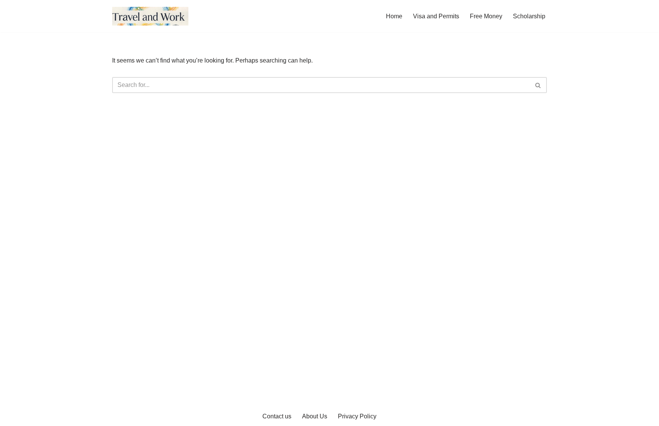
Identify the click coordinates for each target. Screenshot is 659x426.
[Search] (538, 85)
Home (394, 16)
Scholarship (529, 16)
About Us (314, 416)
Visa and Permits (436, 16)
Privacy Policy (357, 416)
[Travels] (150, 16)
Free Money (486, 16)
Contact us (276, 416)
